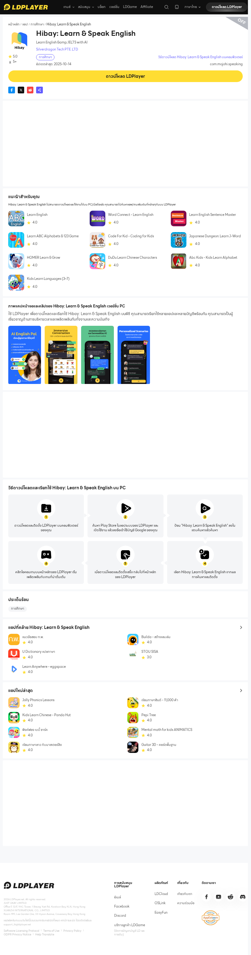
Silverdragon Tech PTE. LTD (57, 49)
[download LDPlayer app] (176, 7)
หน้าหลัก (14, 24)
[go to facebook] (206, 896)
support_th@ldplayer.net (17, 924)
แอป (25, 24)
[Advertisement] (125, 143)
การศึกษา (37, 24)
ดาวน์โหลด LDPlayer (227, 6)
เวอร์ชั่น (114, 6)
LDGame (130, 6)
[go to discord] (242, 896)
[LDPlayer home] (26, 7)
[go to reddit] (230, 896)
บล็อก (102, 6)
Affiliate (146, 6)
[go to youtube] (218, 896)
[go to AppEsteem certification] (210, 918)
